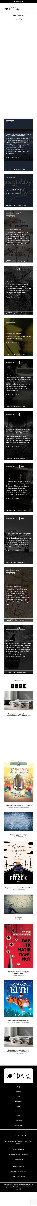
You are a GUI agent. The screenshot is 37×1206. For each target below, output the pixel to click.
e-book (8, 213)
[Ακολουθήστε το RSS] (25, 1135)
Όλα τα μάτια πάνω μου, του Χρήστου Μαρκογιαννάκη (18, 972)
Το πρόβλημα (18, 917)
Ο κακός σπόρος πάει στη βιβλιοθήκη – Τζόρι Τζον (18, 805)
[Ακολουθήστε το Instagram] (24, 686)
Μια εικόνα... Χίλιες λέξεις (12, 269)
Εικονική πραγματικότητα (18, 488)
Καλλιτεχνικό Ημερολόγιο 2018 (18, 597)
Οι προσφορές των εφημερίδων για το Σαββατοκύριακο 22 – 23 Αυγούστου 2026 (18, 714)
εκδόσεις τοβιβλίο (15, 213)
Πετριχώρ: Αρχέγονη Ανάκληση (18, 835)
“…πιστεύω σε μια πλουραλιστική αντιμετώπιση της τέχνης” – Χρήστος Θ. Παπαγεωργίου (18, 146)
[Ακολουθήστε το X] (14, 1135)
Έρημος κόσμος (18, 291)
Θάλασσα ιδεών (10, 122)
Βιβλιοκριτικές (17, 807)
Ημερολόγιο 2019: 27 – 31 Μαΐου (18, 191)
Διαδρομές (18, 384)
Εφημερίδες (21, 1053)
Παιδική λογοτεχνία (24, 807)
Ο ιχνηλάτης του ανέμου (18, 540)
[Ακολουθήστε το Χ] (16, 686)
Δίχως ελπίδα (18, 436)
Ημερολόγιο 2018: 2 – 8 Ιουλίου (18, 338)
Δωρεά (18, 1096)
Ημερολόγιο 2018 (10, 321)
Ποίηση (22, 466)
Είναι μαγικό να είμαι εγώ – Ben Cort (18, 1020)
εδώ (22, 1187)
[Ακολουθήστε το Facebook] (12, 686)
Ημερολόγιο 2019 (10, 177)
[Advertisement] (18, 47)
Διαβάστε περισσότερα (12, 157)
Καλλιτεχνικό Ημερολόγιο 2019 (18, 239)
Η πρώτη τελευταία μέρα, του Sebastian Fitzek (18, 888)
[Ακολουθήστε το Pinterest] (20, 686)
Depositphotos (23, 1171)
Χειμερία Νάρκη (18, 650)
